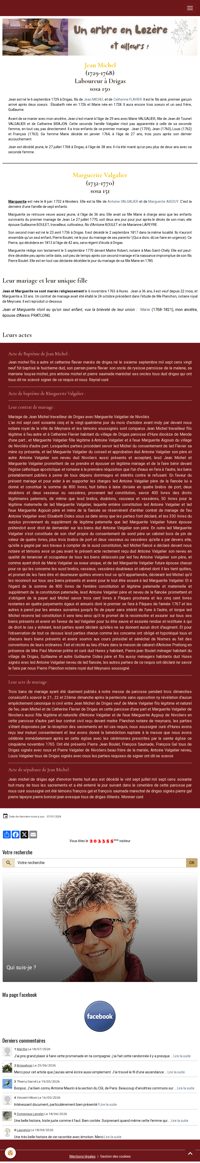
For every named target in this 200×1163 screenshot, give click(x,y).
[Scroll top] (190, 1153)
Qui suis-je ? (21, 967)
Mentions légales (83, 1156)
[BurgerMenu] (190, 8)
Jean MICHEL (94, 99)
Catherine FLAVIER (127, 99)
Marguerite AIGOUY (163, 201)
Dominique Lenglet (30, 1114)
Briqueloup (24, 1065)
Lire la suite (182, 1056)
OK (191, 862)
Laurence (23, 1130)
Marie (145, 309)
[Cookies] (10, 1152)
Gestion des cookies (115, 1156)
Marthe (22, 1049)
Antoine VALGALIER (123, 201)
